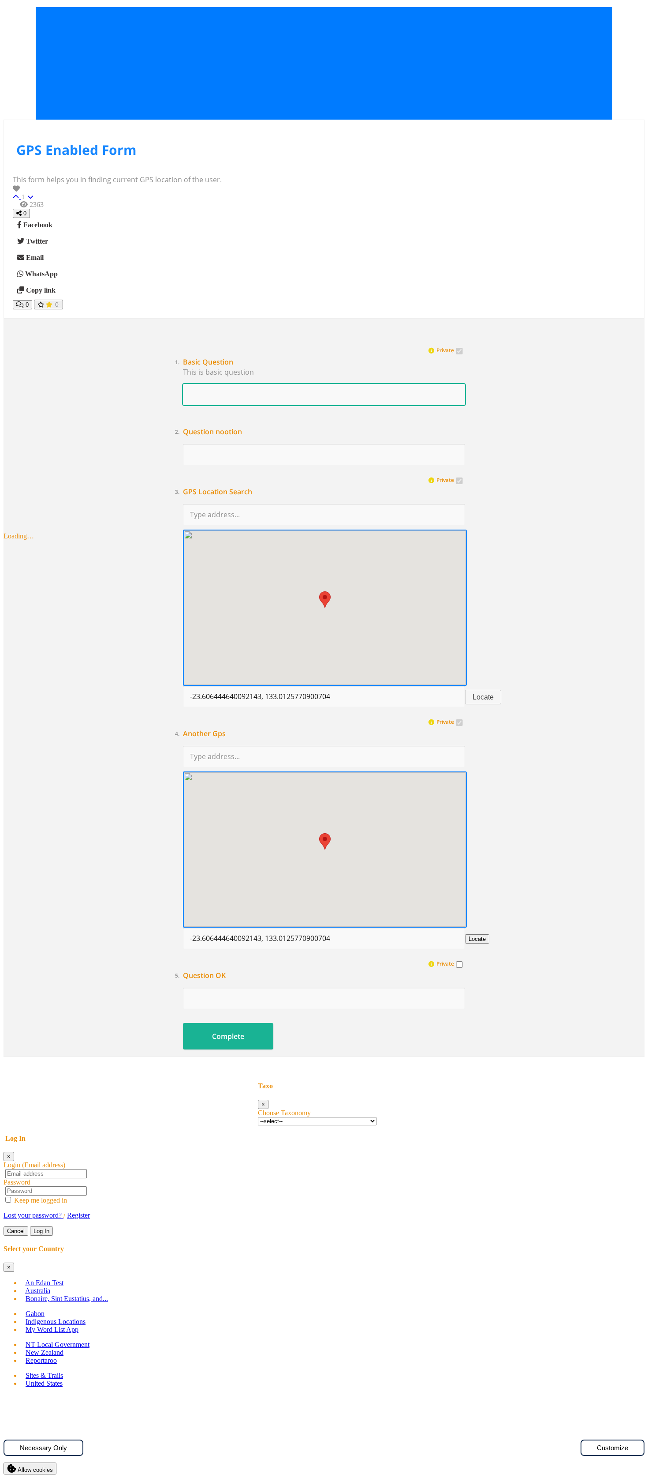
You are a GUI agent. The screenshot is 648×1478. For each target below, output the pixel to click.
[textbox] (324, 373)
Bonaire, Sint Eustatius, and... (67, 1298)
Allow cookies (34, 1470)
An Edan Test (44, 1282)
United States (44, 1383)
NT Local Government (57, 1344)
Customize (612, 1448)
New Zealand (44, 1352)
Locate (483, 697)
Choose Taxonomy (284, 1113)
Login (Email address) (34, 1165)
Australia (37, 1290)
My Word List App (52, 1329)
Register (78, 1215)
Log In (41, 1231)
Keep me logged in (39, 1200)
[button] (324, 362)
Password (17, 1182)
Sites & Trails (44, 1375)
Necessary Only (43, 1448)
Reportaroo (41, 1360)
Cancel (16, 1231)
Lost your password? (33, 1215)
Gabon (35, 1313)
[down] (30, 197)
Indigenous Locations (56, 1321)
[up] (17, 197)
